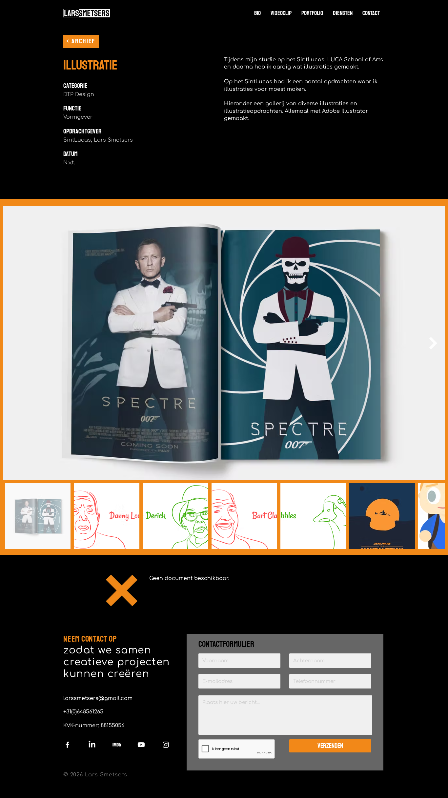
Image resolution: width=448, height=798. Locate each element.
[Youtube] (141, 745)
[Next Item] (433, 343)
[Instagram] (166, 745)
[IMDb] (116, 745)
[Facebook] (67, 745)
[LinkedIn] (92, 745)
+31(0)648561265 (83, 712)
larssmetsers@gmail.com (97, 698)
